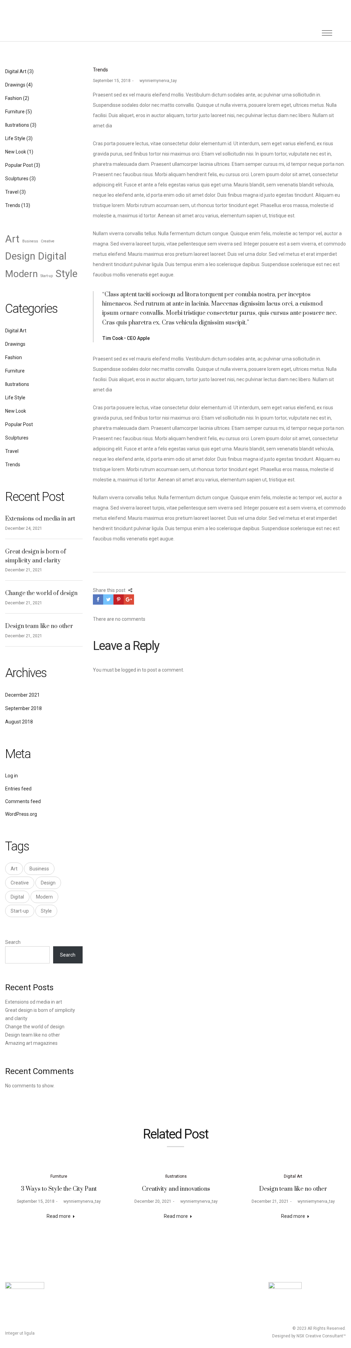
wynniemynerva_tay (156, 80)
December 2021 (22, 695)
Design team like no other (39, 626)
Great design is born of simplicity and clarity (35, 556)
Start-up (46, 276)
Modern (21, 273)
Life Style (15, 138)
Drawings (15, 85)
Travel (12, 192)
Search (13, 942)
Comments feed (23, 801)
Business (30, 241)
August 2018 (19, 721)
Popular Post (19, 165)
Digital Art (15, 71)
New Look (15, 152)
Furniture (15, 111)
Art (12, 239)
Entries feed (18, 788)
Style (66, 273)
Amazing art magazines (31, 1043)
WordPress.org (21, 814)
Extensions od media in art (40, 519)
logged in (131, 670)
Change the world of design (41, 593)
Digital (52, 256)
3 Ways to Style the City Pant (59, 1189)
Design (20, 256)
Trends (100, 69)
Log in (11, 775)
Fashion (13, 98)
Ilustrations (17, 125)
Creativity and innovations (176, 1189)
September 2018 (23, 708)
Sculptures (16, 178)
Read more (59, 1216)
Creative (48, 241)
